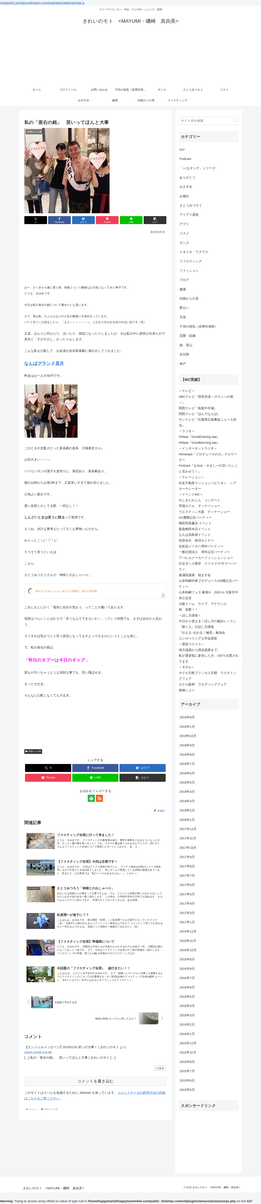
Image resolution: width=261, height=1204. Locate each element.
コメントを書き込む (95, 1081)
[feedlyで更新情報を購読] (91, 798)
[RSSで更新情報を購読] (99, 798)
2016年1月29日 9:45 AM (38, 1052)
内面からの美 (34, 751)
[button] (155, 220)
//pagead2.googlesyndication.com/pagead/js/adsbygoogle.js (42, 3)
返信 (161, 1068)
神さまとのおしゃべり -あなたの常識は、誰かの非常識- (67, 591)
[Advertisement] (130, 58)
